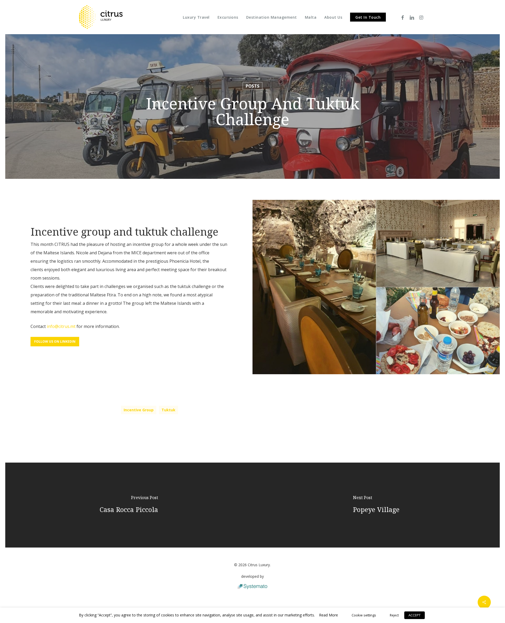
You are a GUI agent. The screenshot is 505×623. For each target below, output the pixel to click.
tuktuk (168, 409)
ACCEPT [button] (414, 615)
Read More (328, 614)
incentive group (139, 409)
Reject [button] (394, 615)
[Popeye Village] (376, 505)
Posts (252, 86)
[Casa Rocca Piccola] (128, 505)
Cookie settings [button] (364, 615)
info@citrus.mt (61, 326)
